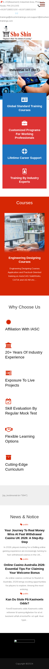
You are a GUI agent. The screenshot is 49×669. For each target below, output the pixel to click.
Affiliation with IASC (22, 329)
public (25, 524)
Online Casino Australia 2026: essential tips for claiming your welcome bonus (24, 568)
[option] (24, 70)
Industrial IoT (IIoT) (24, 70)
